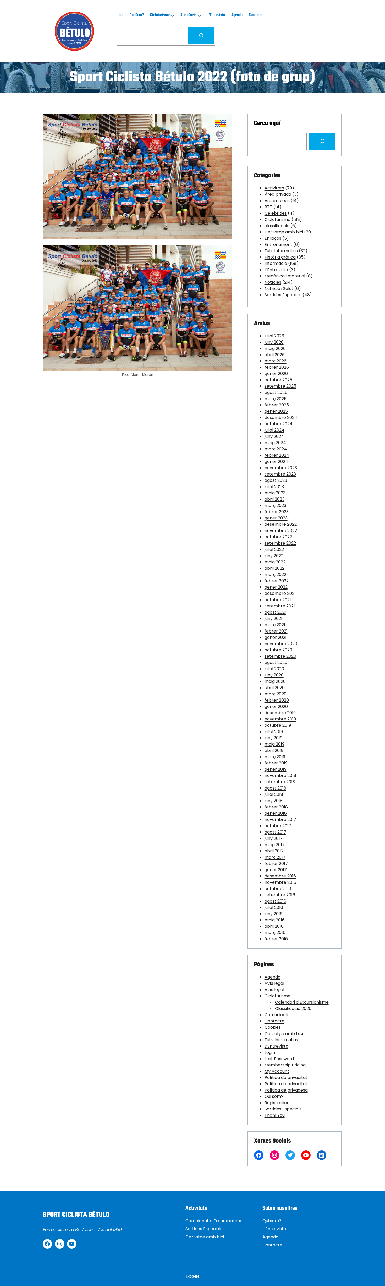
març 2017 (275, 857)
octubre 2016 (278, 889)
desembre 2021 (280, 593)
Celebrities (276, 213)
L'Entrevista (276, 270)
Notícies (273, 282)
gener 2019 (276, 769)
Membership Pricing (285, 1065)
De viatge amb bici (284, 232)
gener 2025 (276, 411)
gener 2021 (276, 637)
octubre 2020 (278, 650)
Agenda (272, 977)
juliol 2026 (274, 336)
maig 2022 (275, 562)
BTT (268, 207)
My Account (277, 1071)
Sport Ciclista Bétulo (76, 1215)
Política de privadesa (286, 1090)
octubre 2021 (278, 600)
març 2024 (276, 449)
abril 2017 (274, 851)
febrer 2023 (277, 512)
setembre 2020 (280, 656)
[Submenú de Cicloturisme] (172, 15)
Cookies (273, 1027)
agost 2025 (276, 392)
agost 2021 (275, 612)
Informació (276, 263)
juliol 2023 (274, 487)
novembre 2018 (280, 776)
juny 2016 (274, 914)
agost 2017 (275, 832)
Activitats (274, 188)
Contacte (274, 1021)
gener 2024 (276, 462)
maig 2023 (275, 493)
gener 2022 (276, 587)
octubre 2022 (278, 537)
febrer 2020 (277, 700)
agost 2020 (276, 662)
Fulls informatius (281, 251)
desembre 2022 (281, 524)
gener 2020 (276, 706)
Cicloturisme (277, 219)
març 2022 (275, 575)
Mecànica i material (285, 276)
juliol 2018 (274, 794)
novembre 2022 (281, 531)
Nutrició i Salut (279, 289)
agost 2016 (275, 901)
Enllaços (273, 238)
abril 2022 (274, 568)
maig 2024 (275, 443)
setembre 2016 (280, 895)
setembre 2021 (280, 606)
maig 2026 (275, 348)
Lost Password (279, 1059)
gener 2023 (276, 518)
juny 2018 (274, 801)
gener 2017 (276, 870)
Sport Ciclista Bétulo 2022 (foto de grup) (192, 78)
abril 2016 (274, 926)
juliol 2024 (274, 430)
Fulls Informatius (281, 1040)
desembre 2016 (280, 876)
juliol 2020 (274, 669)
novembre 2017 (280, 820)
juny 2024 (274, 436)
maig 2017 (275, 845)
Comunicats (277, 1015)
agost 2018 (275, 788)
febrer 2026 (277, 367)
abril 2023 (274, 499)
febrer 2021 (276, 631)
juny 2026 (274, 342)
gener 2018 (276, 813)
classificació (277, 226)
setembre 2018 (280, 782)
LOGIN (192, 1276)
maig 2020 (275, 681)
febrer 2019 (276, 763)
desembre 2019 (280, 713)
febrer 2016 (276, 939)
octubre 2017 (278, 826)
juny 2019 (273, 738)
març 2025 (276, 399)
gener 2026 (276, 374)
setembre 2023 (280, 474)
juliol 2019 (274, 732)
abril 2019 (274, 750)
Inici (120, 15)
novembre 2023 (281, 468)
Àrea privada (278, 194)
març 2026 (276, 361)
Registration (277, 1103)
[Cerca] (201, 35)
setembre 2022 (280, 543)
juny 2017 (274, 838)
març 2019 (275, 757)
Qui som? (274, 1096)
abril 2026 (275, 355)
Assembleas (277, 201)
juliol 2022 (274, 549)
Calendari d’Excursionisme (302, 1002)
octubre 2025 (278, 380)
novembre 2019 (280, 719)
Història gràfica (280, 257)
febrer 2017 (276, 863)
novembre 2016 (280, 882)
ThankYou (275, 1115)
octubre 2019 (278, 725)
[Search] (322, 141)
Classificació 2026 (293, 1008)
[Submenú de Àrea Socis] (199, 15)
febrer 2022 (277, 581)
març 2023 (275, 505)
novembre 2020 (281, 644)
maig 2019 (274, 744)
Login (270, 1052)
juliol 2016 (274, 907)
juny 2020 (274, 675)
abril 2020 (275, 688)
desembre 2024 (281, 418)
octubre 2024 (279, 424)
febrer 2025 (277, 405)
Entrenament (278, 245)
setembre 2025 (280, 386)
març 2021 (275, 625)
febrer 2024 (277, 455)
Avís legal (274, 983)
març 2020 (276, 694)
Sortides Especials (283, 295)
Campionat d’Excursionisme (214, 1221)
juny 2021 (273, 619)
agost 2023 (276, 480)
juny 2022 (274, 556)
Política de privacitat (286, 1078)
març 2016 (275, 933)
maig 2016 (275, 920)
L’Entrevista (276, 1046)
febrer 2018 (276, 807)
